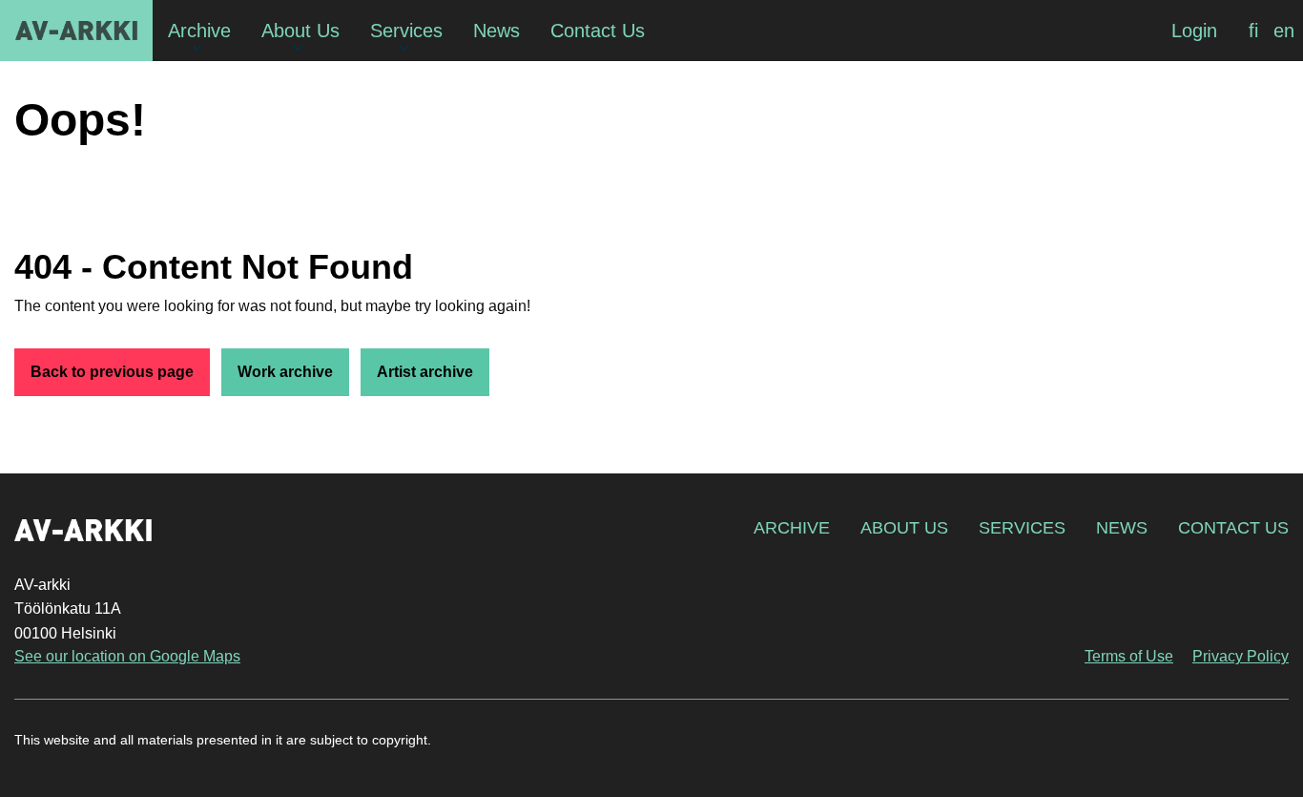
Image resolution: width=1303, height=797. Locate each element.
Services (1022, 527)
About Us (904, 527)
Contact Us (1233, 527)
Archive (792, 527)
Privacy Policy (1240, 656)
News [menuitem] (496, 30)
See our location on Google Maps (127, 656)
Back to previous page (112, 372)
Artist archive (425, 372)
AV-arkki (76, 30)
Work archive (285, 372)
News (1122, 527)
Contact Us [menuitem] (597, 30)
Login (1194, 30)
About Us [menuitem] (300, 30)
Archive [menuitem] (199, 30)
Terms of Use (1129, 656)
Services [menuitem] (406, 30)
